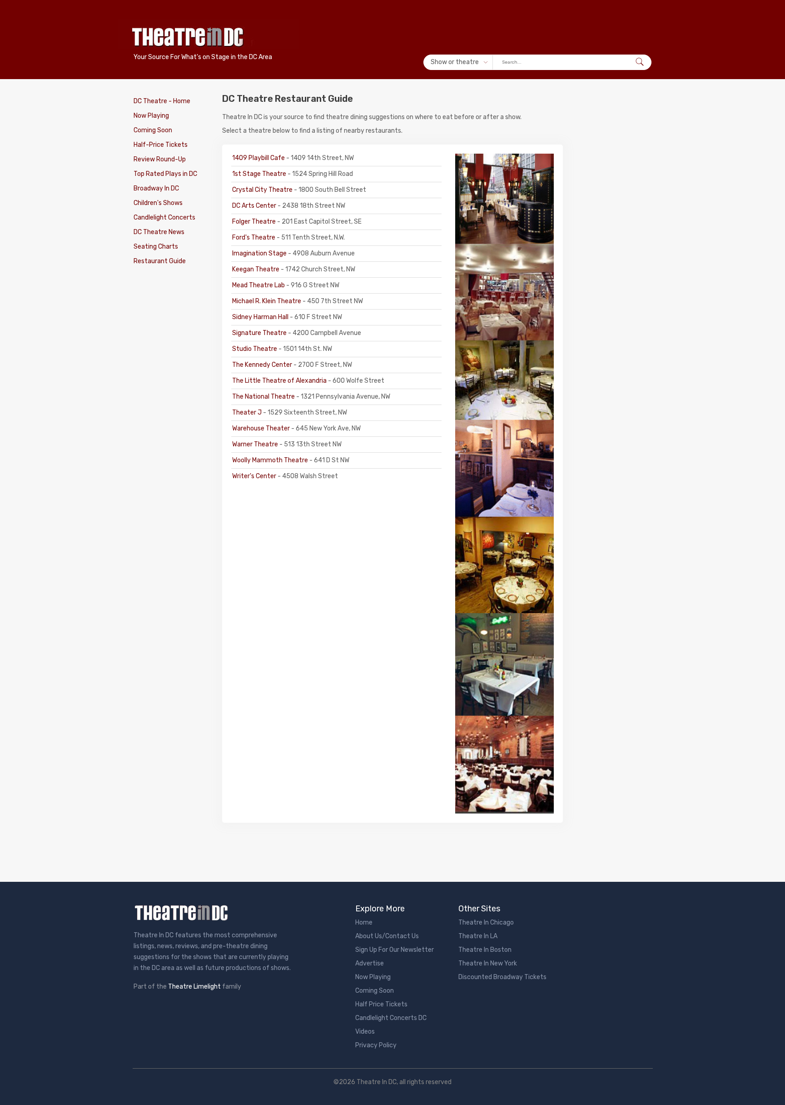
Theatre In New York (487, 963)
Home (364, 922)
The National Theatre (264, 396)
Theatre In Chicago (486, 922)
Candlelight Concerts (164, 217)
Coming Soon (153, 130)
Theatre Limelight (194, 986)
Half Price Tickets (381, 1004)
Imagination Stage (260, 253)
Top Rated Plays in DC (165, 174)
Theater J (247, 412)
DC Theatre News (159, 232)
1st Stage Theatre (260, 174)
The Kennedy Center (262, 365)
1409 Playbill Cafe (259, 158)
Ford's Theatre (254, 237)
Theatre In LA (477, 936)
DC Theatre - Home (162, 101)
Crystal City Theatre (263, 190)
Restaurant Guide (160, 261)
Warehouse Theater (261, 428)
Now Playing (151, 116)
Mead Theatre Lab (259, 285)
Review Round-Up (160, 159)
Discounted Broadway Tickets (502, 977)
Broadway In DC (156, 188)
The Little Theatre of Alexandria (280, 381)
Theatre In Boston (485, 950)
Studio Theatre (255, 349)
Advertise (369, 963)
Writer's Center (255, 476)
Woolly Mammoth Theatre (270, 460)
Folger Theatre (254, 221)
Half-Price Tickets (161, 145)
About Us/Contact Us (387, 936)
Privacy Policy (376, 1045)
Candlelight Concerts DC (391, 1018)
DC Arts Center (255, 206)
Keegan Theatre (256, 269)
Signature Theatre (260, 333)
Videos (365, 1031)
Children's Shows (158, 203)
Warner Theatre (255, 444)
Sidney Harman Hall (261, 317)
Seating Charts (156, 246)
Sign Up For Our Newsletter (394, 950)
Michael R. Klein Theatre (267, 301)
